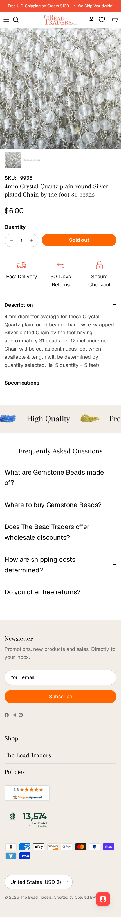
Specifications (22, 383)
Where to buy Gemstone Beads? (53, 504)
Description (19, 305)
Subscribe (60, 696)
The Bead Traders (36, 897)
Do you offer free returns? (42, 592)
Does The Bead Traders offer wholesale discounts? (47, 531)
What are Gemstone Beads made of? (54, 477)
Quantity (15, 227)
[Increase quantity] (33, 240)
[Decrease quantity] (10, 240)
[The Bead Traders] (60, 20)
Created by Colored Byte (76, 897)
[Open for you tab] (103, 899)
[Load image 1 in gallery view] (60, 88)
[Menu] (6, 19)
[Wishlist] (102, 19)
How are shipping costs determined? (40, 564)
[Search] (18, 19)
